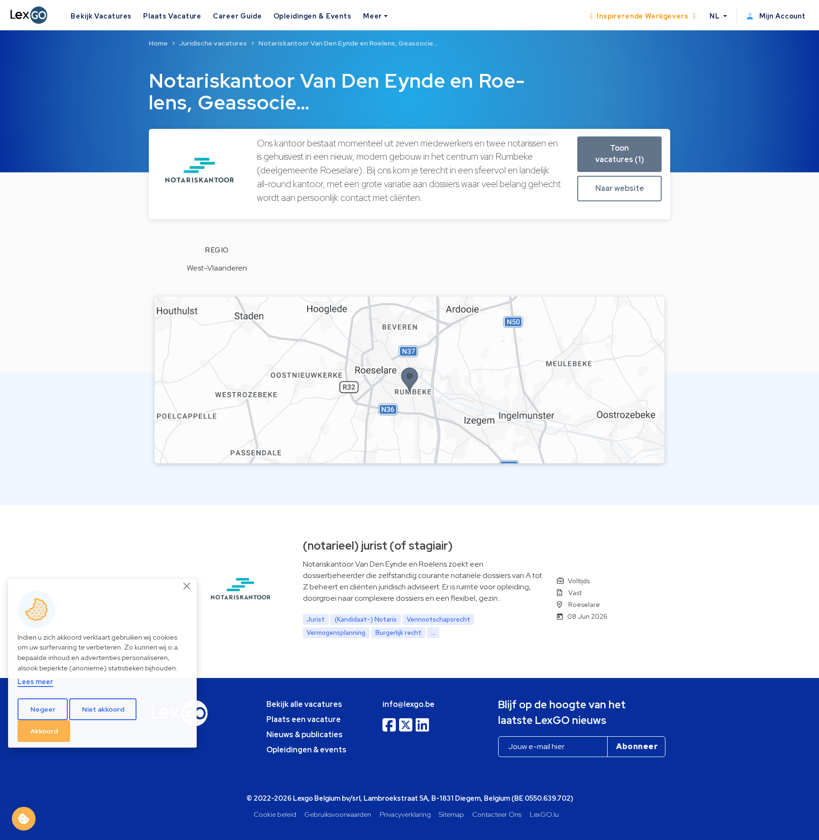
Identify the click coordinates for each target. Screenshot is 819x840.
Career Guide (237, 15)
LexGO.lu (544, 814)
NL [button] (716, 15)
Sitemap (451, 814)
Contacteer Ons (496, 814)
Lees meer (35, 681)
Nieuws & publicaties (304, 735)
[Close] (187, 586)
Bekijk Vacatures (101, 15)
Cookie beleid (275, 814)
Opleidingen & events (306, 750)
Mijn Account (781, 15)
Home (158, 43)
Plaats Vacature (172, 15)
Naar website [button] (619, 188)
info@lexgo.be (408, 704)
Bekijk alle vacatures (304, 704)
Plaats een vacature (303, 719)
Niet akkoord (103, 709)
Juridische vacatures (213, 43)
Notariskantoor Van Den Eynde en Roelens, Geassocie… (348, 43)
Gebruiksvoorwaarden (337, 814)
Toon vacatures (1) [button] (619, 153)
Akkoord (44, 731)
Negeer (42, 709)
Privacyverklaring (405, 814)
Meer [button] (372, 15)
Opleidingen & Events (312, 15)
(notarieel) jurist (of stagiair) (378, 545)
